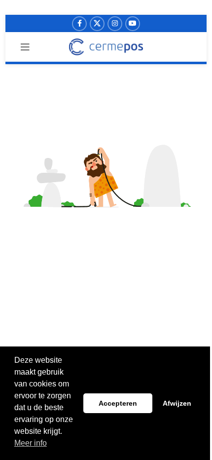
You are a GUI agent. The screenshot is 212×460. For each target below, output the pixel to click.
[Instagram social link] (114, 23)
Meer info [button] (30, 443)
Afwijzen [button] (177, 403)
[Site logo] (106, 46)
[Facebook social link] (79, 23)
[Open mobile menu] (25, 47)
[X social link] (97, 23)
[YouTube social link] (132, 23)
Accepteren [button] (118, 403)
